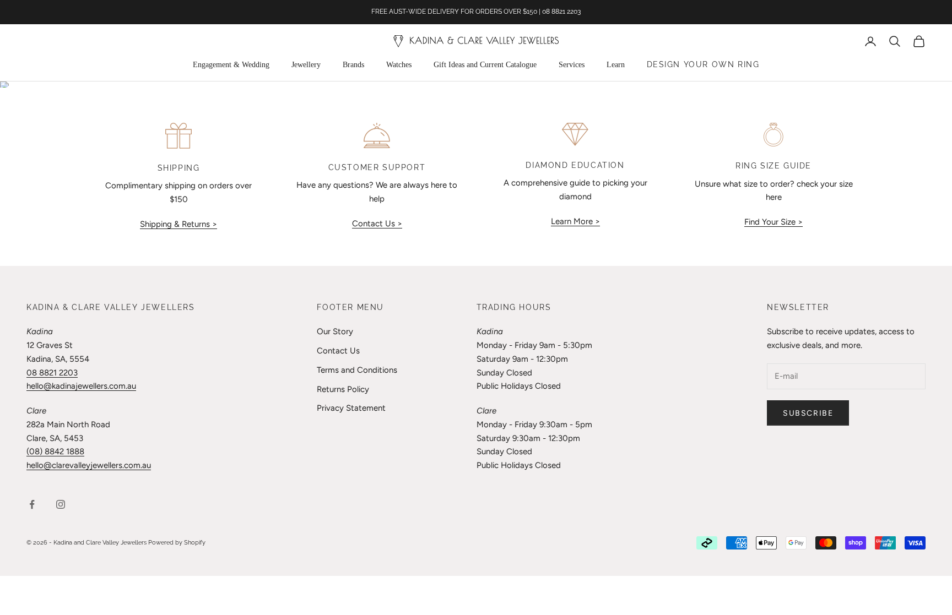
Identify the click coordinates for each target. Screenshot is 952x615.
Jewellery (306, 65)
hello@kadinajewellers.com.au (81, 386)
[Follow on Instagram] (60, 504)
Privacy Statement (351, 408)
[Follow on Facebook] (31, 504)
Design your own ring (703, 64)
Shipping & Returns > (178, 224)
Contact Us (338, 351)
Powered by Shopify (176, 542)
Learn (616, 65)
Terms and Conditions (357, 370)
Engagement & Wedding (231, 65)
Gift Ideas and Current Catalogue (485, 65)
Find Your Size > (773, 222)
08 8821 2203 (52, 373)
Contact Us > (377, 223)
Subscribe (808, 413)
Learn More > (575, 221)
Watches (399, 65)
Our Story (335, 331)
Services (572, 65)
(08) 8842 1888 (55, 451)
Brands (353, 65)
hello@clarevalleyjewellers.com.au (88, 465)
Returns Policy (343, 389)
